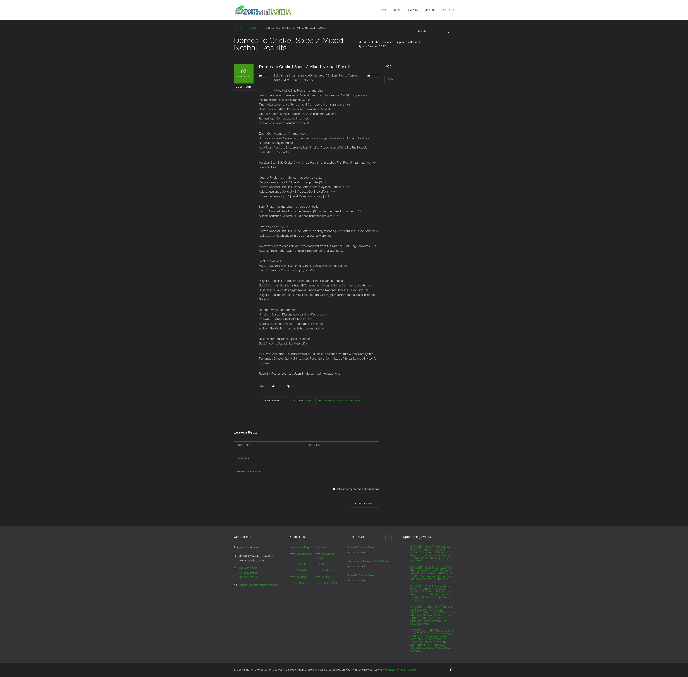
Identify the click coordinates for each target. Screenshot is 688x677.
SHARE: (263, 386)
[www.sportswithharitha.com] (307, 10)
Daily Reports (329, 400)
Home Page (303, 547)
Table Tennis (329, 582)
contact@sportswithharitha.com (258, 584)
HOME (383, 9)
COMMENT (315, 445)
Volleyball (328, 570)
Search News (304, 553)
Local (390, 79)
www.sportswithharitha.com (399, 669)
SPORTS (430, 9)
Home (237, 28)
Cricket (301, 564)
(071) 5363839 (248, 568)
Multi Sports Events (349, 400)
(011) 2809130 (248, 576)
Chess (325, 576)
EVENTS (413, 9)
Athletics (302, 570)
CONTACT (447, 9)
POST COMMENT (273, 400)
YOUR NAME (244, 445)
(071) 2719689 (248, 572)
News (325, 547)
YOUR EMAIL (244, 458)
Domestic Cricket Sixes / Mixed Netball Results (306, 66)
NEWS (397, 9)
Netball (301, 582)
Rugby (326, 564)
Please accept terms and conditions (358, 489)
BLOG (253, 28)
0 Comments (244, 86)
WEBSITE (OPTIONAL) (249, 471)
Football (302, 576)
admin (308, 400)
